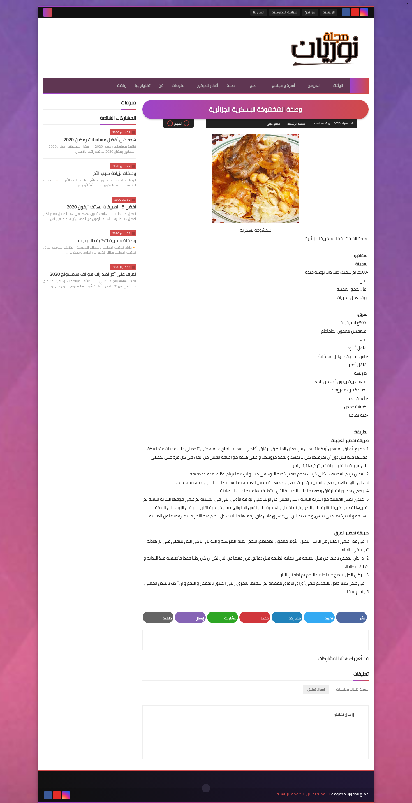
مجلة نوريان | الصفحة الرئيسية (301, 794)
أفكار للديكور (207, 85)
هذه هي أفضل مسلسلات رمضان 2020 (100, 139)
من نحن (310, 12)
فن (161, 85)
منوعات (178, 85)
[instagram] (364, 12)
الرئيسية (329, 12)
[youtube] (355, 12)
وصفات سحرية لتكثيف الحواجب (107, 240)
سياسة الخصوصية (284, 12)
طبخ (253, 85)
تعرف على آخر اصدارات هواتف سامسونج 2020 (93, 274)
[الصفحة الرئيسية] (359, 85)
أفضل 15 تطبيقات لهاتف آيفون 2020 (101, 207)
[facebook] (346, 12)
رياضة (121, 85)
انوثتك (338, 85)
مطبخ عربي (273, 123)
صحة (231, 85)
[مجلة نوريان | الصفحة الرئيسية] (328, 48)
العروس (314, 85)
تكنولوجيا (142, 85)
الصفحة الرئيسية (297, 123)
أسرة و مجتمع (283, 85)
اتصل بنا (258, 12)
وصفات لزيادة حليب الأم (114, 173)
